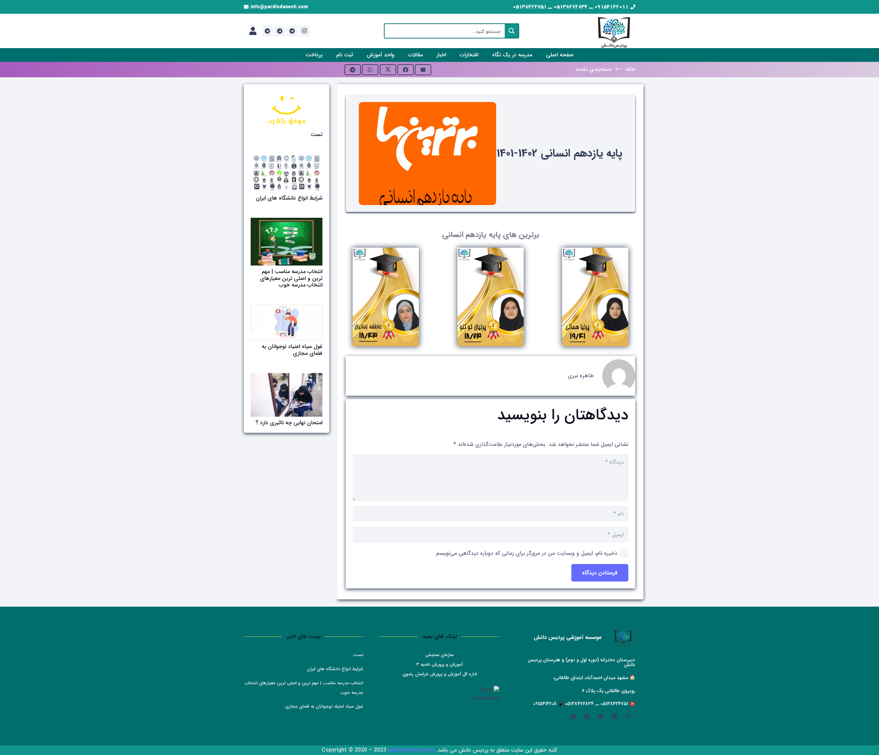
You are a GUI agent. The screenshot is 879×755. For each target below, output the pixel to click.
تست (316, 134)
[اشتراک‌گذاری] (405, 69)
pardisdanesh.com (411, 750)
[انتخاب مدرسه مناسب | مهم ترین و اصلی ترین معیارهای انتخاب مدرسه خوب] (286, 242)
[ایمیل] (573, 716)
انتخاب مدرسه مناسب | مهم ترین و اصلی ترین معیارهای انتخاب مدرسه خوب (291, 278)
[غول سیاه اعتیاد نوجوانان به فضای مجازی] (286, 323)
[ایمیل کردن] (423, 69)
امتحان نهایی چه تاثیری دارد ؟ (288, 422)
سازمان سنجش (439, 654)
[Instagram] (304, 30)
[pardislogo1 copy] (614, 31)
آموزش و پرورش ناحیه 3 (439, 664)
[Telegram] (292, 30)
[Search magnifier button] (511, 31)
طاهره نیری (581, 375)
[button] (487, 55)
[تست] (286, 109)
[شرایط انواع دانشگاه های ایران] (286, 173)
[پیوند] (252, 30)
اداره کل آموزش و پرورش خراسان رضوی (439, 674)
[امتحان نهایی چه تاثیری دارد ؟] (286, 395)
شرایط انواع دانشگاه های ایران (289, 198)
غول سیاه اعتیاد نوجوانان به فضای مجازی (292, 349)
